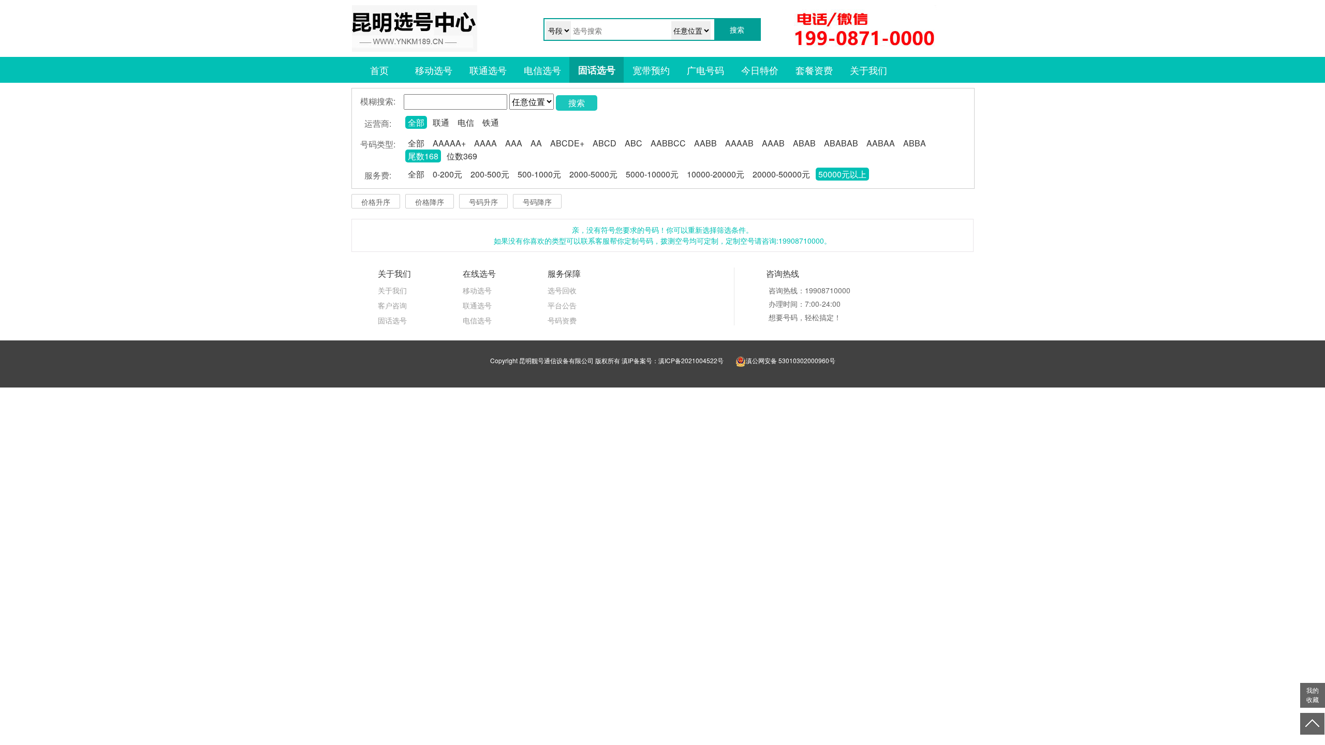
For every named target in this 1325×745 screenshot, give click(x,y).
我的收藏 (1312, 695)
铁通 (490, 122)
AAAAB (739, 143)
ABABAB (841, 143)
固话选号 (596, 70)
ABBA (914, 143)
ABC (633, 143)
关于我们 (868, 70)
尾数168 (423, 156)
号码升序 (483, 202)
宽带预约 (651, 70)
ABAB (804, 143)
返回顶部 (1312, 724)
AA (536, 143)
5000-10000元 (652, 174)
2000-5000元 (593, 174)
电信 (466, 122)
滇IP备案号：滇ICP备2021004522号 (673, 360)
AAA (513, 143)
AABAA (880, 143)
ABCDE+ (567, 143)
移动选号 (433, 70)
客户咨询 (392, 305)
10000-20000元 (715, 174)
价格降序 (429, 202)
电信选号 (542, 70)
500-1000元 (539, 174)
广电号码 (705, 70)
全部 (416, 122)
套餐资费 (814, 70)
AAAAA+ (449, 143)
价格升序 (375, 202)
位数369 (462, 156)
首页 (379, 70)
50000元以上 (842, 174)
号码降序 (537, 202)
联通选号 (488, 70)
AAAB (773, 143)
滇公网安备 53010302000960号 (790, 360)
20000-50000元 (781, 174)
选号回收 (562, 290)
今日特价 (759, 70)
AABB (705, 143)
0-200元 (447, 174)
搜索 (576, 103)
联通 (441, 122)
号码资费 (562, 320)
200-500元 (489, 174)
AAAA (485, 143)
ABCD (604, 143)
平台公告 (562, 305)
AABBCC (668, 143)
